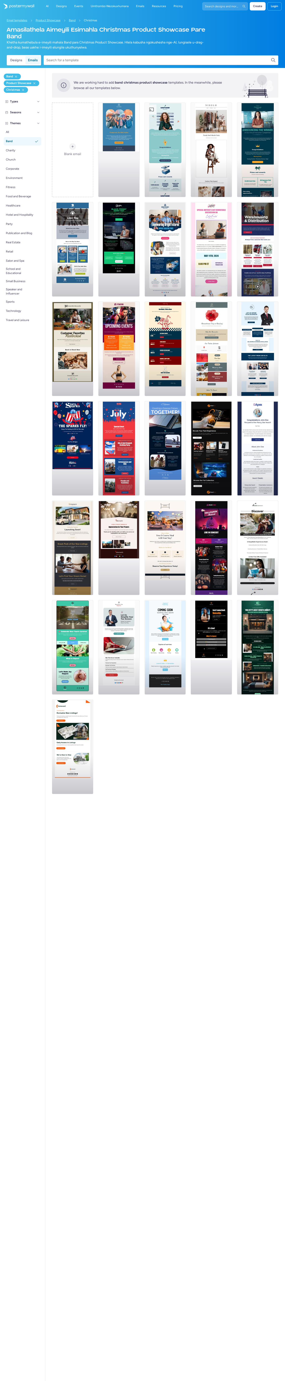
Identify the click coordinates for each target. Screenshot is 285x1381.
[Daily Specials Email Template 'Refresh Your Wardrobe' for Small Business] (211, 150)
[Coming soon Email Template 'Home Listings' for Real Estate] (72, 747)
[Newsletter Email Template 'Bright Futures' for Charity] (165, 249)
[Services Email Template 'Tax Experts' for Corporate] (119, 647)
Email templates (17, 20)
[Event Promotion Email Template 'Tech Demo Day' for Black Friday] (119, 249)
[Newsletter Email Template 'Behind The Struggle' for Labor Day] (72, 249)
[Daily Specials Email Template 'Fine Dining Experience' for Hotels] (165, 548)
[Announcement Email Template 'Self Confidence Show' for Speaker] (211, 647)
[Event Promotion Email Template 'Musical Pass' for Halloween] (211, 548)
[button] (38, 101)
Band (72, 20)
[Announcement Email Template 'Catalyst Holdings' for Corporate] (257, 150)
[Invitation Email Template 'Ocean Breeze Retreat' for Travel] (257, 548)
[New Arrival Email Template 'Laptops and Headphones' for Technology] (211, 448)
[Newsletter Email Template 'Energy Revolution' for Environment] (165, 448)
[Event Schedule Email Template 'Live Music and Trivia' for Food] (165, 349)
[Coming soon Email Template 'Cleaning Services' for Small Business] (165, 647)
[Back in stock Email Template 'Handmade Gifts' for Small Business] (72, 349)
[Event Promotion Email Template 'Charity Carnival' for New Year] (72, 647)
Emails (33, 60)
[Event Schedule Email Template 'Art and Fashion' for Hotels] (257, 647)
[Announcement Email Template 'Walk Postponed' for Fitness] (119, 150)
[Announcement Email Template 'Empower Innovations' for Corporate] (165, 150)
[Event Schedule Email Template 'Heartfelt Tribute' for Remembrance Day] (211, 349)
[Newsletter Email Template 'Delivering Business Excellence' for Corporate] (257, 349)
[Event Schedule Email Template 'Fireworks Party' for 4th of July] (119, 448)
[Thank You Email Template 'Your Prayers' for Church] (119, 548)
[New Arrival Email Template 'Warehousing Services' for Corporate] (257, 249)
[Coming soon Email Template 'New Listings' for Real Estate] (72, 548)
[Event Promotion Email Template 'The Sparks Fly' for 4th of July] (72, 448)
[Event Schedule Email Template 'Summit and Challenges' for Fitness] (119, 349)
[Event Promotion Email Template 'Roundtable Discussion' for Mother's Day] (211, 249)
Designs (16, 60)
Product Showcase (48, 20)
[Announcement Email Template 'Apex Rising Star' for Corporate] (257, 448)
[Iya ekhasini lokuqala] (17, 6)
